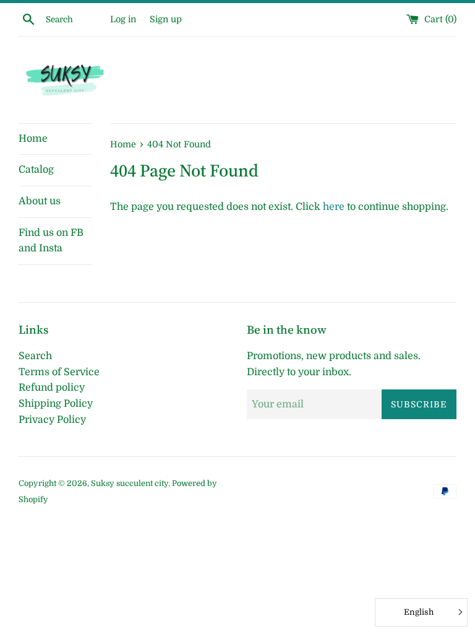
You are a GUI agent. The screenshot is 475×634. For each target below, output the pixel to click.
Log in (123, 19)
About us (40, 201)
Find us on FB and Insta (51, 240)
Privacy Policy (52, 419)
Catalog (36, 169)
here (333, 206)
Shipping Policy (56, 403)
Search (35, 356)
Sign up (166, 19)
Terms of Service (59, 372)
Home (33, 138)
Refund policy (52, 387)
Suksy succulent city (129, 483)
